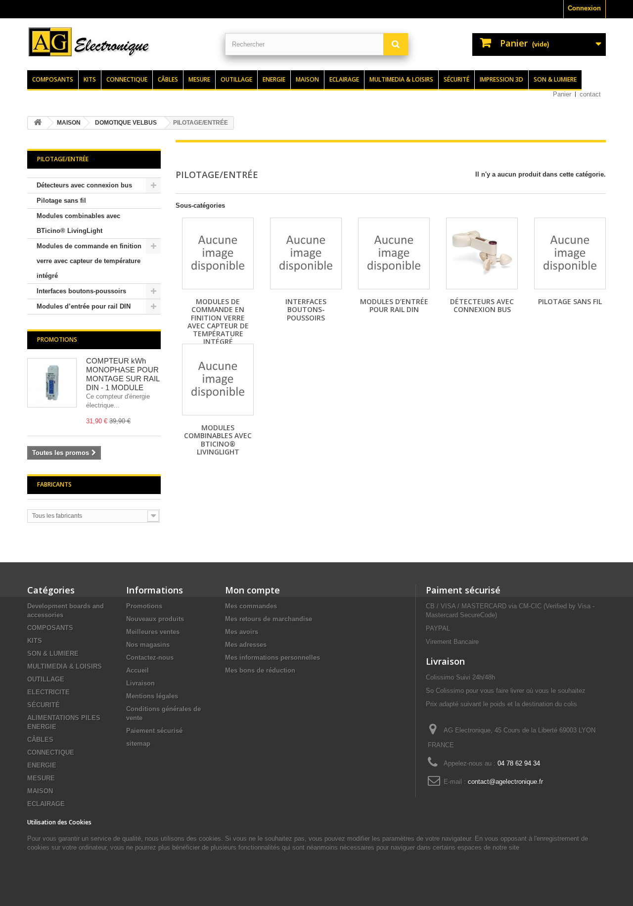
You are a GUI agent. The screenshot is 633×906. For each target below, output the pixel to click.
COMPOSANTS (50, 628)
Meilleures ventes (153, 631)
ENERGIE (41, 765)
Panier (562, 94)
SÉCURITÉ (43, 705)
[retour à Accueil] (37, 123)
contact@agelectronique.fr (505, 781)
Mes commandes (251, 606)
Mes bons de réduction (260, 670)
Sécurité (456, 79)
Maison (307, 79)
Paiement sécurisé (154, 730)
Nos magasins (148, 644)
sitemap (138, 743)
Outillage (236, 79)
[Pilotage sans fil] (570, 253)
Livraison (140, 683)
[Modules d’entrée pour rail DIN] (394, 253)
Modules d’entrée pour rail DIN (84, 306)
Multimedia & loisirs (401, 79)
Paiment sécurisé (463, 590)
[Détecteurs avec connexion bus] (482, 253)
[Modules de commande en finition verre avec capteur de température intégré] (218, 253)
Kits (90, 79)
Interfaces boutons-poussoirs (81, 291)
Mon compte (252, 590)
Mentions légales (152, 696)
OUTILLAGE (45, 679)
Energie (274, 79)
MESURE (41, 778)
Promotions (57, 339)
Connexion (584, 8)
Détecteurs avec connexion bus (84, 185)
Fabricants (54, 484)
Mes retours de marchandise (268, 619)
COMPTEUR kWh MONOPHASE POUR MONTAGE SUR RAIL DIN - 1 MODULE (122, 374)
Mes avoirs (241, 631)
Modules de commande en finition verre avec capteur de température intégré (89, 260)
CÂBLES (40, 739)
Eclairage (344, 79)
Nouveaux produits (155, 619)
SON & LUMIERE (53, 653)
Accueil (137, 670)
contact (590, 94)
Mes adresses (246, 644)
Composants (52, 79)
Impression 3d (501, 79)
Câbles (168, 79)
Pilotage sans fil (61, 200)
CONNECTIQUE (50, 752)
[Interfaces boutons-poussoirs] (306, 253)
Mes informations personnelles (272, 657)
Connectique (126, 79)
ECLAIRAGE (46, 804)
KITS (34, 640)
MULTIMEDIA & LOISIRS (64, 666)
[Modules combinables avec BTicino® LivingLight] (218, 379)
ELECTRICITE (48, 692)
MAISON (40, 791)
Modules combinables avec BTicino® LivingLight (78, 223)
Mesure (199, 79)
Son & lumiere (555, 79)
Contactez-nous (150, 657)
